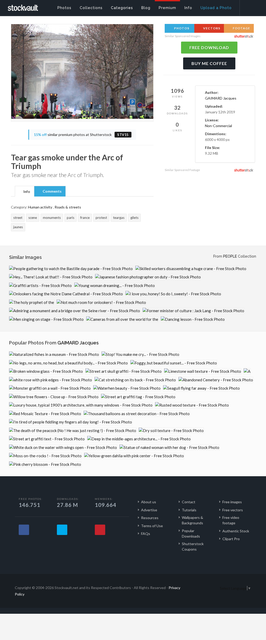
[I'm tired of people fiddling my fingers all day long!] (70, 422)
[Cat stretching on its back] (135, 380)
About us (148, 502)
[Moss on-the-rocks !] (45, 456)
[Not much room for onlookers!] (101, 302)
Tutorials (189, 510)
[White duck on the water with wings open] (63, 447)
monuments (52, 217)
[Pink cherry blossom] (45, 464)
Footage (241, 28)
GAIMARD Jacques (220, 98)
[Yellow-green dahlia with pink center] (134, 456)
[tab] (24, 191)
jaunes (18, 227)
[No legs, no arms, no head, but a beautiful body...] (68, 363)
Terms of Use (152, 526)
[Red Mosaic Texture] (45, 414)
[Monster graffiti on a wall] (50, 388)
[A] (247, 371)
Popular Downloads (191, 533)
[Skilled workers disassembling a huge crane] (190, 269)
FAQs (145, 533)
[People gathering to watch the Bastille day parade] (71, 269)
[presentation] (24, 191)
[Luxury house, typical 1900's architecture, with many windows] (80, 405)
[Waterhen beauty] (127, 388)
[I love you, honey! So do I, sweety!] (173, 294)
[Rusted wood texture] (192, 405)
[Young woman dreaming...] (114, 286)
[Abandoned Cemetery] (215, 380)
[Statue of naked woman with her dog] (169, 447)
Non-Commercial (218, 125)
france (85, 217)
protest (101, 217)
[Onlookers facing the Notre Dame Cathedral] (66, 294)
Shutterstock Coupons (193, 546)
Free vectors (232, 510)
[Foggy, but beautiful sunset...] (173, 363)
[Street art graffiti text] (47, 439)
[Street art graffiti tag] (138, 397)
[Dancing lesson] (193, 319)
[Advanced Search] (249, 6)
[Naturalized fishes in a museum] (54, 354)
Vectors (211, 28)
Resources (149, 517)
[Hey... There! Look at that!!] (50, 277)
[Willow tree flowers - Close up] (53, 397)
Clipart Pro (231, 539)
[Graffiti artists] (40, 286)
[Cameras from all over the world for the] (122, 319)
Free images (232, 502)
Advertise (149, 510)
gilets (134, 217)
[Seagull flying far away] (201, 388)
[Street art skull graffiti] (123, 371)
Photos (181, 28)
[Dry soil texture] (171, 431)
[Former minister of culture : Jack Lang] (193, 311)
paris (70, 217)
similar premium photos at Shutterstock (81, 134)
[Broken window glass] (46, 371)
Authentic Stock (235, 531)
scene (32, 217)
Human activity (40, 207)
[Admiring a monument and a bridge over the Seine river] (74, 311)
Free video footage (230, 520)
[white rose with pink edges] (50, 380)
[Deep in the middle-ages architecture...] (139, 439)
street (17, 217)
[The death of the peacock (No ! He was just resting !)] (72, 431)
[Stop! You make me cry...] (140, 354)
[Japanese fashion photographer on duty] (148, 277)
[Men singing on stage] (46, 319)
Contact (188, 502)
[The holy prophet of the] (31, 302)
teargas (118, 217)
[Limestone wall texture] (202, 371)
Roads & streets (68, 207)
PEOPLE (230, 256)
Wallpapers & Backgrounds (192, 520)
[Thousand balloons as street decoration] (137, 414)
